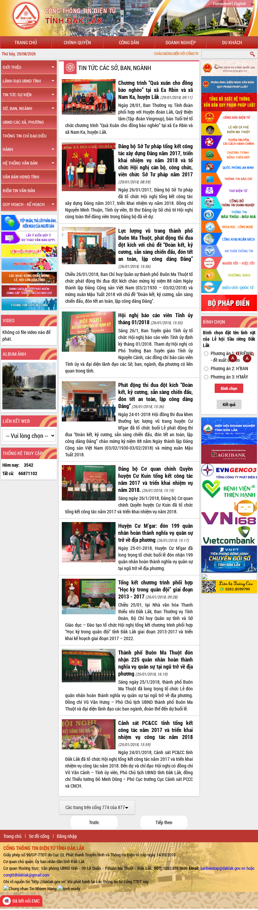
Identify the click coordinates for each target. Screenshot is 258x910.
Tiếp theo (164, 822)
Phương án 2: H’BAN (229, 368)
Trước (94, 822)
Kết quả (229, 404)
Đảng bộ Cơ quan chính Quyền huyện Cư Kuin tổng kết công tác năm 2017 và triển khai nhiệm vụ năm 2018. (155, 479)
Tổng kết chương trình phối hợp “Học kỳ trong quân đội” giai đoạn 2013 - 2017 (155, 589)
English (240, 3)
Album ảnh (14, 354)
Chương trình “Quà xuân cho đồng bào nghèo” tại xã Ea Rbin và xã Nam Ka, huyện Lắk (155, 89)
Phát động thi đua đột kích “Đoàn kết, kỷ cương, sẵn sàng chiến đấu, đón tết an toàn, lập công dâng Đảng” (155, 395)
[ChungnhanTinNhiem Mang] (29, 888)
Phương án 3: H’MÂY (229, 377)
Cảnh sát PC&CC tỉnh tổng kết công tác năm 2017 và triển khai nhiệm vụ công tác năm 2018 (155, 729)
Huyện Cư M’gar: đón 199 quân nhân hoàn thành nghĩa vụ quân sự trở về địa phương (155, 532)
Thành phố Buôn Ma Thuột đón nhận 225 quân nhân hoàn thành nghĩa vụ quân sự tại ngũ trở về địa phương (155, 663)
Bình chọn (229, 388)
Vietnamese (221, 3)
